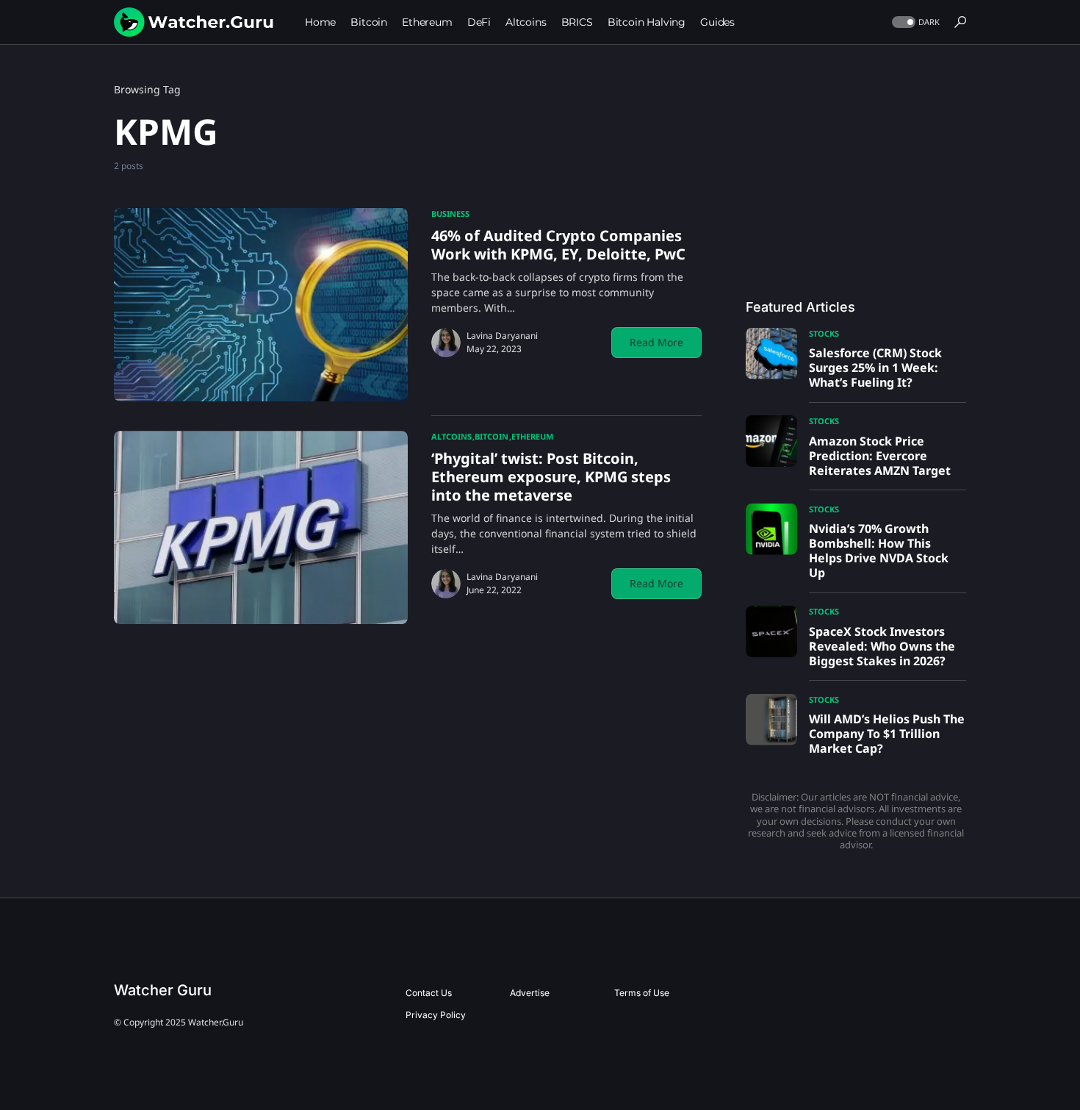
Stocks (824, 333)
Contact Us (429, 992)
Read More (656, 342)
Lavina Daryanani (502, 335)
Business (450, 213)
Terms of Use (641, 992)
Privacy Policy (436, 1014)
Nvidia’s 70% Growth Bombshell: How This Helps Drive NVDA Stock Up (878, 550)
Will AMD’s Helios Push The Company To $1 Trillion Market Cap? (887, 734)
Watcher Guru (163, 990)
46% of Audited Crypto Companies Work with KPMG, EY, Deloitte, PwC (558, 244)
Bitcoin (491, 436)
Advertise (530, 992)
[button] (914, 22)
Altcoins (451, 436)
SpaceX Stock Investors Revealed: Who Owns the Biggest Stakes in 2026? (882, 646)
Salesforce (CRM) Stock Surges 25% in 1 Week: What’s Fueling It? (875, 367)
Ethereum (532, 436)
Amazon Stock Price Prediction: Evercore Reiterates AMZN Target (880, 456)
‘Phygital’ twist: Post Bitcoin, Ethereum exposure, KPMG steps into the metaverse (551, 476)
